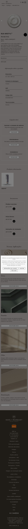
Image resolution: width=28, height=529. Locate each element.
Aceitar (22, 268)
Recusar (14, 270)
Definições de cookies (10, 268)
